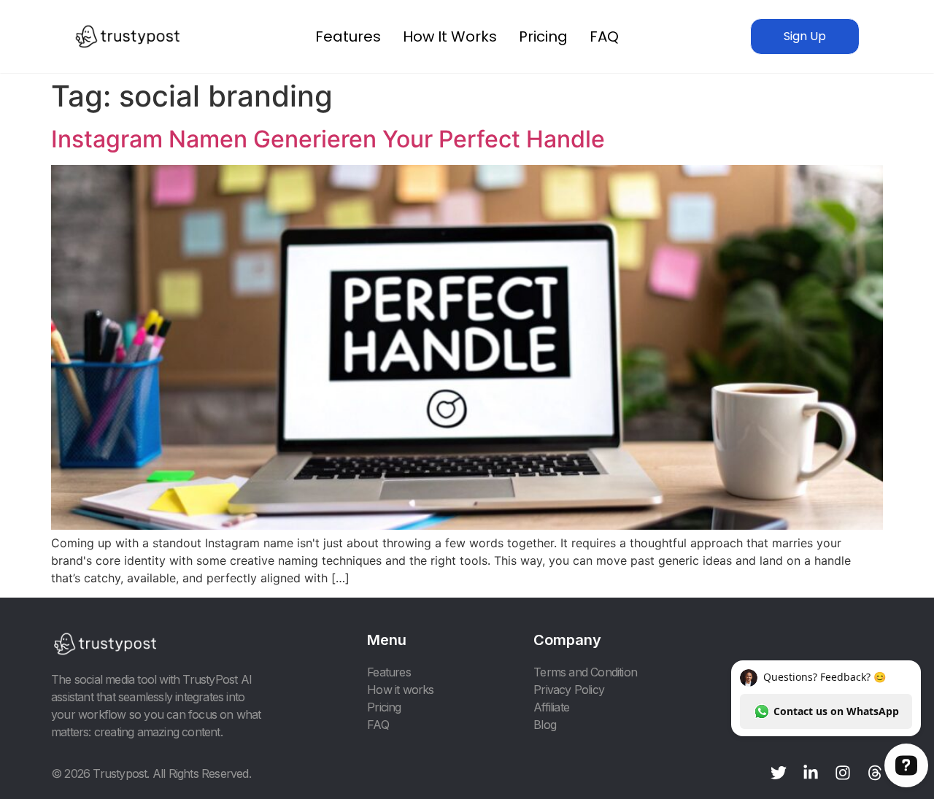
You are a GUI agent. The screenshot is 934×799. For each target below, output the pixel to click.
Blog (544, 724)
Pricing (543, 36)
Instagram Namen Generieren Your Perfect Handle (328, 139)
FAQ (604, 36)
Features (348, 36)
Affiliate (551, 707)
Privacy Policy (568, 689)
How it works (450, 36)
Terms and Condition (585, 672)
